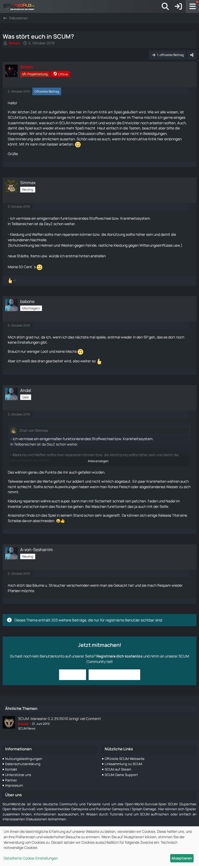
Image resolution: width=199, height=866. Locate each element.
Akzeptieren (182, 858)
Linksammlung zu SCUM (123, 763)
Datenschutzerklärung (22, 763)
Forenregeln (17, 133)
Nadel (170, 500)
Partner (11, 780)
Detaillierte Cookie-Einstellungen (31, 858)
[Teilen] (191, 55)
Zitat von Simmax (33, 430)
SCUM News (26, 728)
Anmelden (72, 674)
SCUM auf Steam (118, 769)
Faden (153, 500)
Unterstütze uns (18, 774)
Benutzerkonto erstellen (114, 674)
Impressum (14, 785)
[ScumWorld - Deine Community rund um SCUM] (21, 6)
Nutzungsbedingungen (23, 758)
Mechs (71, 351)
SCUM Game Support (121, 774)
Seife (164, 506)
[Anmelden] (178, 6)
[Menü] (192, 6)
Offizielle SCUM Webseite (125, 758)
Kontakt (11, 769)
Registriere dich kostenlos (119, 656)
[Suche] (165, 6)
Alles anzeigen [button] (98, 461)
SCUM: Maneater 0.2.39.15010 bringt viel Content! (59, 718)
